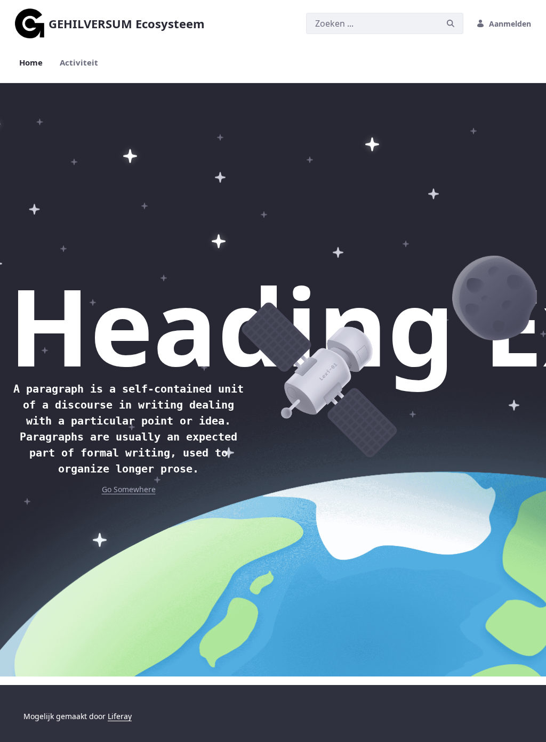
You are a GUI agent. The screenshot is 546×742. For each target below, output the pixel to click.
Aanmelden (510, 24)
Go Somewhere (129, 489)
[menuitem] (31, 62)
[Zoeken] (451, 23)
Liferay (120, 716)
